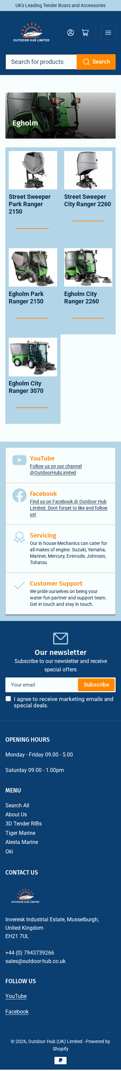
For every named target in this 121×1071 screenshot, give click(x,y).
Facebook (17, 1011)
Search (101, 62)
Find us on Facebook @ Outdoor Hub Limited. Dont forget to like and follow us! (69, 508)
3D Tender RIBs (23, 823)
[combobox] (60, 62)
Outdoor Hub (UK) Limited (55, 1041)
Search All (17, 805)
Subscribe (96, 684)
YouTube (16, 996)
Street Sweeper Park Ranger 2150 (30, 204)
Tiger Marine (20, 833)
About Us (16, 814)
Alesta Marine (21, 842)
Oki (9, 851)
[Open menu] (108, 32)
